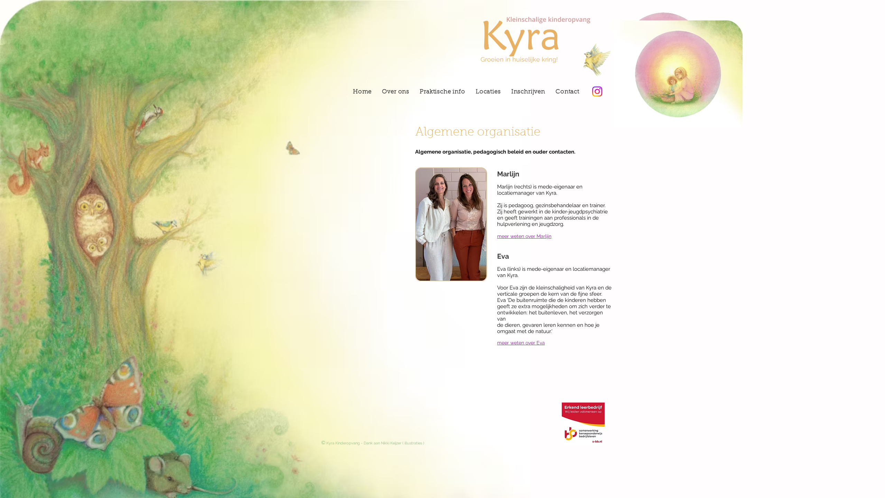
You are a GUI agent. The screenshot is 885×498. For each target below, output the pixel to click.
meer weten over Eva (521, 342)
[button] (488, 92)
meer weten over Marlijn (524, 236)
